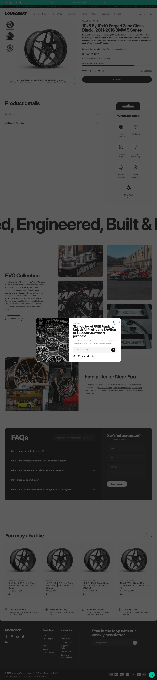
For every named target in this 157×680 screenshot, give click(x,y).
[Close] (116, 322)
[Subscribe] (113, 350)
